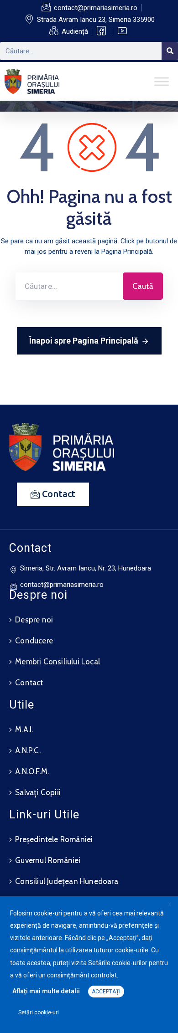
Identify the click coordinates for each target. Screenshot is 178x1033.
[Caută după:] (69, 286)
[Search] (170, 51)
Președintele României (54, 839)
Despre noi (34, 619)
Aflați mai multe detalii (46, 991)
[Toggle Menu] (161, 81)
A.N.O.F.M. (32, 771)
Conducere (34, 640)
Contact (29, 682)
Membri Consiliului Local (57, 661)
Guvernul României (47, 860)
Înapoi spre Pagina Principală (83, 340)
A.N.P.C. (28, 750)
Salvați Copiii (38, 792)
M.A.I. (24, 729)
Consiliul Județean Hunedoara (66, 881)
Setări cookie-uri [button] (38, 1012)
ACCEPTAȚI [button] (106, 991)
